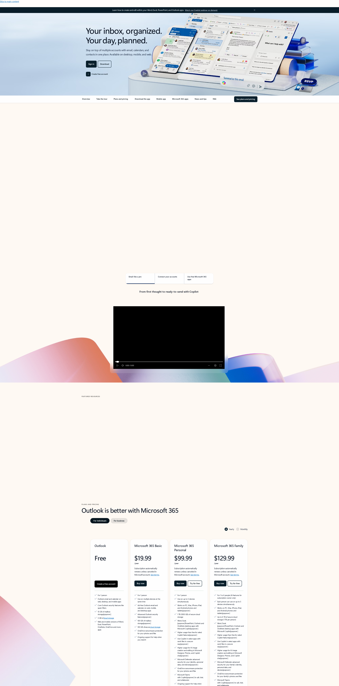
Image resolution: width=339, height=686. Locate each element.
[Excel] (187, 684)
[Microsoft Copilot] (176, 684)
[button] (93, 458)
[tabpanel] (169, 179)
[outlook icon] (97, 679)
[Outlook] (136, 684)
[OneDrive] (142, 684)
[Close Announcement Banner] (253, 10)
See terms (155, 562)
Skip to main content (9, 1)
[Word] (182, 684)
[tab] (90, 131)
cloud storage (109, 603)
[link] (86, 100)
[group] (109, 435)
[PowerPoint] (192, 684)
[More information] (118, 599)
